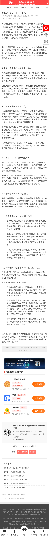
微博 (26, 446)
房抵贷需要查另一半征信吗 (16, 494)
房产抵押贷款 (18, 24)
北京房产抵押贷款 (10, 86)
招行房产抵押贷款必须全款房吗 (14, 487)
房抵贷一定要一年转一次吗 (14, 13)
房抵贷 (8, 7)
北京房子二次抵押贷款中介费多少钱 (16, 480)
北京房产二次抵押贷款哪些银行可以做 (16, 483)
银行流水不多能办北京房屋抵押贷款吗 (16, 468)
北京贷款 (24, 519)
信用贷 (16, 7)
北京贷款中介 (21, 300)
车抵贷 (23, 7)
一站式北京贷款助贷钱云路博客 (24, 2)
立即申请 (38, 384)
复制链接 (34, 446)
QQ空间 (21, 446)
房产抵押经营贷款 (10, 132)
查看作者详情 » (18, 440)
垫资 (37, 7)
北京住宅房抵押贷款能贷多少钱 (14, 472)
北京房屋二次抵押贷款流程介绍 (14, 476)
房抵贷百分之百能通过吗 (15, 498)
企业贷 (31, 7)
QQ (29, 446)
